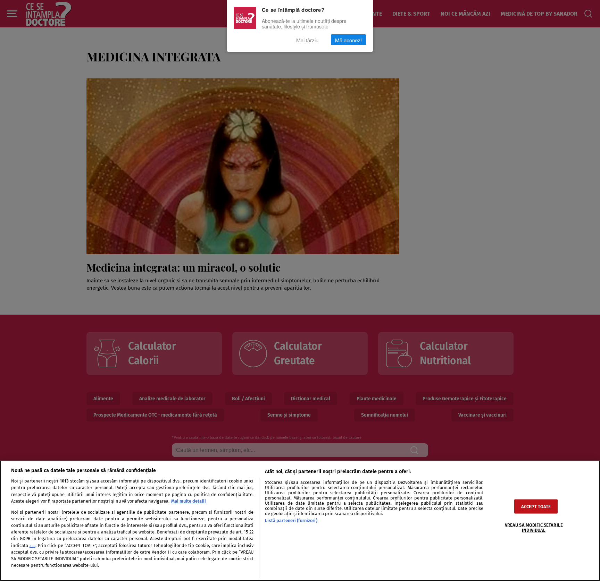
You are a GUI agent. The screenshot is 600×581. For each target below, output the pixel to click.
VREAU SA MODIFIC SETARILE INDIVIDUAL (534, 527)
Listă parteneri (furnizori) (291, 520)
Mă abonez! (348, 39)
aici (32, 546)
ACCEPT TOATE (536, 506)
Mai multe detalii (188, 501)
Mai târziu (307, 39)
